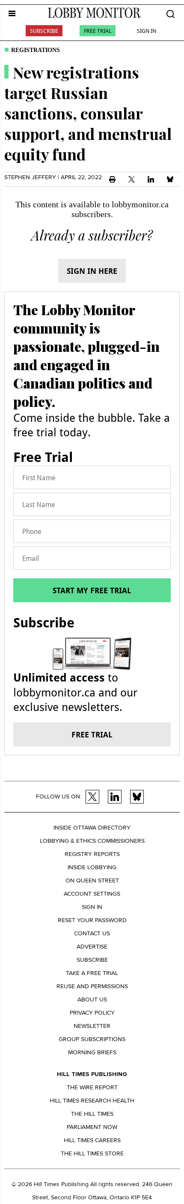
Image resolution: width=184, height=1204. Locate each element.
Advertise (92, 946)
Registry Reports (92, 854)
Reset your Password (92, 920)
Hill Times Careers (92, 1140)
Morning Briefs (92, 1052)
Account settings (92, 893)
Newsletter (92, 1026)
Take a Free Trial (92, 973)
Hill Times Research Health (92, 1100)
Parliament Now (92, 1127)
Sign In (146, 30)
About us (92, 999)
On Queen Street (92, 880)
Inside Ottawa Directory (92, 827)
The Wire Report (92, 1087)
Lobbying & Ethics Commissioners (92, 840)
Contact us (92, 933)
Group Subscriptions (92, 1039)
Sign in (92, 907)
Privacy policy (92, 1012)
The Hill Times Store (92, 1153)
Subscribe (44, 30)
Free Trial (97, 30)
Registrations (35, 50)
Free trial (92, 734)
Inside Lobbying (92, 867)
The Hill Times (92, 1113)
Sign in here (92, 271)
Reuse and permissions (92, 986)
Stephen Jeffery (30, 177)
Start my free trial (92, 590)
